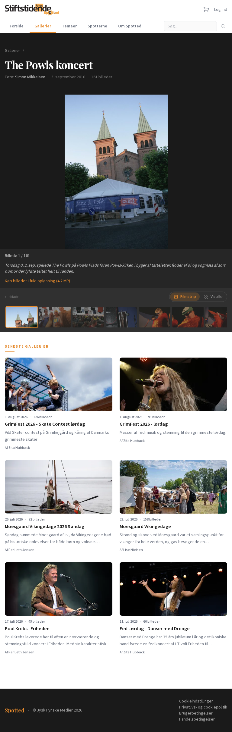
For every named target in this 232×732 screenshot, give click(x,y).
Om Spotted (129, 26)
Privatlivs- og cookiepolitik (203, 707)
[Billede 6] (188, 317)
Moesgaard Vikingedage (145, 526)
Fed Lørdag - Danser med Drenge (155, 628)
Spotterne (97, 26)
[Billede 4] (121, 317)
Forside (17, 26)
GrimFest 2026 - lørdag (144, 424)
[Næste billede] (220, 171)
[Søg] (223, 26)
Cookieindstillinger (196, 701)
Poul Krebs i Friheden (27, 628)
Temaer (69, 26)
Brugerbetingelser (196, 713)
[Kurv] (206, 10)
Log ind (220, 10)
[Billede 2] (55, 317)
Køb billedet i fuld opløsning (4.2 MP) (37, 281)
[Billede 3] (88, 317)
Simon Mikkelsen (30, 77)
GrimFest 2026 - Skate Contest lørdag (45, 424)
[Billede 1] (21, 317)
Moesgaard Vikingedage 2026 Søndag (44, 526)
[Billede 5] (154, 317)
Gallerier (42, 26)
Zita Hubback (19, 447)
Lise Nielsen (133, 549)
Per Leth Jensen (21, 549)
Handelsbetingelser (197, 719)
